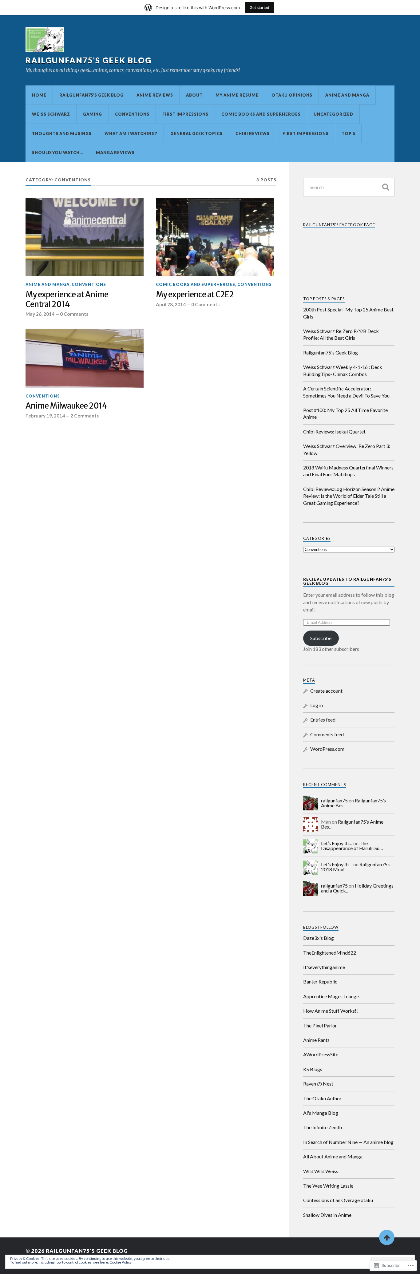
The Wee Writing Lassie (328, 1186)
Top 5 (348, 133)
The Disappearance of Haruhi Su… (352, 845)
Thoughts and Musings (62, 133)
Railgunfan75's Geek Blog (330, 352)
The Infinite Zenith (322, 1127)
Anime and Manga (347, 95)
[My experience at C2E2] (215, 237)
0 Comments (74, 314)
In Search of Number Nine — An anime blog (348, 1142)
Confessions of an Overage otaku (338, 1200)
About (194, 95)
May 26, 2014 (40, 314)
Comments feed (327, 734)
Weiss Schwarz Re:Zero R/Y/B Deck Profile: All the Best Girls (341, 334)
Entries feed (322, 719)
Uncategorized (333, 114)
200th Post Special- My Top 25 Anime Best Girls (348, 313)
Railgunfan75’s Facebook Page (339, 224)
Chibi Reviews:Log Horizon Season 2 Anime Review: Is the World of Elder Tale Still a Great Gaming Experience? (348, 496)
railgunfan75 (334, 800)
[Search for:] (348, 187)
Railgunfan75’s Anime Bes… (352, 824)
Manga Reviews (115, 152)
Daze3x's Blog (318, 938)
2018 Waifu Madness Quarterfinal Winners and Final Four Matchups (348, 471)
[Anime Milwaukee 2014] (85, 358)
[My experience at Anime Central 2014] (85, 237)
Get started (259, 7)
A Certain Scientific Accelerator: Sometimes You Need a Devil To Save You (346, 392)
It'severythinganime (324, 967)
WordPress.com (327, 749)
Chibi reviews (253, 133)
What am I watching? (131, 133)
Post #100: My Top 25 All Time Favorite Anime (345, 413)
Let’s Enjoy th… (336, 843)
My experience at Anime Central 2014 (67, 299)
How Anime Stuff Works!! (330, 1011)
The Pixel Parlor (320, 1025)
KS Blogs (312, 1069)
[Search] (385, 187)
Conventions (132, 114)
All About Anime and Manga (333, 1156)
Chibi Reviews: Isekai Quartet (334, 431)
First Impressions (185, 114)
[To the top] (386, 1237)
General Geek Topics (196, 133)
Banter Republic (320, 981)
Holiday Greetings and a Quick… (357, 888)
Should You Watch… (57, 152)
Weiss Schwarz (51, 114)
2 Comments (84, 415)
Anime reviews (155, 95)
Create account (326, 691)
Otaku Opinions (291, 95)
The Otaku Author (322, 1098)
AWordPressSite (320, 1054)
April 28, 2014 (171, 304)
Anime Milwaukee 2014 (66, 406)
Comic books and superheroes (261, 114)
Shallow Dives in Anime (327, 1215)
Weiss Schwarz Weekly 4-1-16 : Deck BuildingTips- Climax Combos (342, 370)
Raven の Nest (318, 1083)
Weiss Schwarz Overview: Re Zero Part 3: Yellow (346, 449)
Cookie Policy (120, 1262)
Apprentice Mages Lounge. (331, 996)
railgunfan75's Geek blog (89, 60)
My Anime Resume (237, 95)
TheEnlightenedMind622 (329, 953)
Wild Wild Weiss (320, 1171)
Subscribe (320, 638)
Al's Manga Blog (320, 1113)
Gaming (92, 114)
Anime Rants (316, 1040)
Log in (316, 705)
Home (39, 95)
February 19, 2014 (45, 415)
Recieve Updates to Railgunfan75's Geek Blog (347, 581)
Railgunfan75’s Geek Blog (91, 95)
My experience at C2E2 (195, 294)
